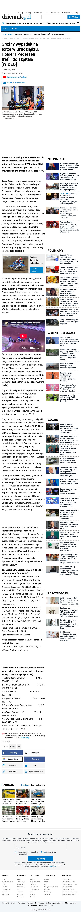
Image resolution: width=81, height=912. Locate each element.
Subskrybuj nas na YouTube (17, 77)
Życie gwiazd (34, 889)
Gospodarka (21, 884)
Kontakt (5, 903)
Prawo (46, 879)
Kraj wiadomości (38, 785)
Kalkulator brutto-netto (69, 892)
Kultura (32, 897)
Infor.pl (4, 879)
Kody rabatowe (35, 882)
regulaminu (42, 852)
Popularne (25, 785)
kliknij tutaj (52, 866)
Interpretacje (6, 892)
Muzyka (32, 894)
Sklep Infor (5, 894)
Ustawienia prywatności (37, 905)
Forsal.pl (4, 887)
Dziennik (4, 38)
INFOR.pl (21, 13)
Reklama (21, 903)
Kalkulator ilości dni (68, 882)
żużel (12, 746)
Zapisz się (40, 859)
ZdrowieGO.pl (54, 13)
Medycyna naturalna (51, 887)
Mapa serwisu (70, 903)
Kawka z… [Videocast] (42, 34)
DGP (46, 13)
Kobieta (32, 879)
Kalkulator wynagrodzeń (70, 894)
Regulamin (39, 903)
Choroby (47, 889)
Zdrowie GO (27, 34)
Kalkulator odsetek (68, 889)
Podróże (20, 894)
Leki (45, 884)
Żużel (14, 29)
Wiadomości (21, 887)
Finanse (46, 882)
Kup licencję (25, 738)
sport (11, 38)
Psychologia (48, 892)
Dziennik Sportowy (58, 34)
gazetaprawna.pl (67, 13)
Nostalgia (18, 34)
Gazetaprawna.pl (7, 882)
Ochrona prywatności (54, 903)
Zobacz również (34, 269)
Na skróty (5, 875)
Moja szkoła (34, 887)
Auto (19, 879)
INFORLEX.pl (38, 13)
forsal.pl (29, 13)
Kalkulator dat (66, 879)
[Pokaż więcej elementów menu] (78, 23)
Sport (6, 29)
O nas (13, 903)
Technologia (21, 882)
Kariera (30, 903)
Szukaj (75, 17)
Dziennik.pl (21, 875)
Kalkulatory (66, 875)
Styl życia (47, 894)
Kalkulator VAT (67, 887)
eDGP (3, 884)
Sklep (76, 13)
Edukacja (33, 884)
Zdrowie (20, 892)
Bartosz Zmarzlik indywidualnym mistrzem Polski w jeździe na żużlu (36, 260)
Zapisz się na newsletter (16, 83)
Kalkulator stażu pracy (69, 884)
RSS (51, 905)
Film (31, 892)
